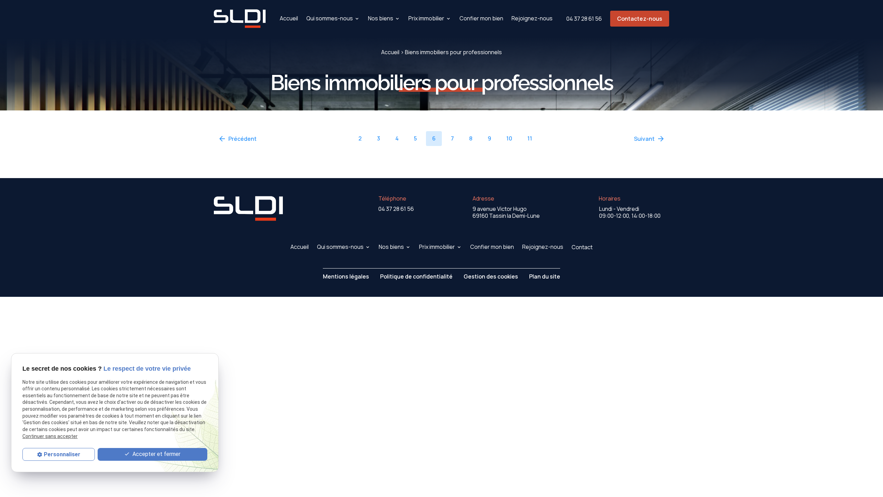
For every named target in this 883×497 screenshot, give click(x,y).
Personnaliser (62, 454)
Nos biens (380, 18)
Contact (582, 247)
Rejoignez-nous (532, 18)
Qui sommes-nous (329, 18)
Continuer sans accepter (50, 436)
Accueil (289, 18)
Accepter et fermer (155, 454)
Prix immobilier (426, 18)
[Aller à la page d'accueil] (240, 18)
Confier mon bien (481, 18)
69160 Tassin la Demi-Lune (506, 212)
